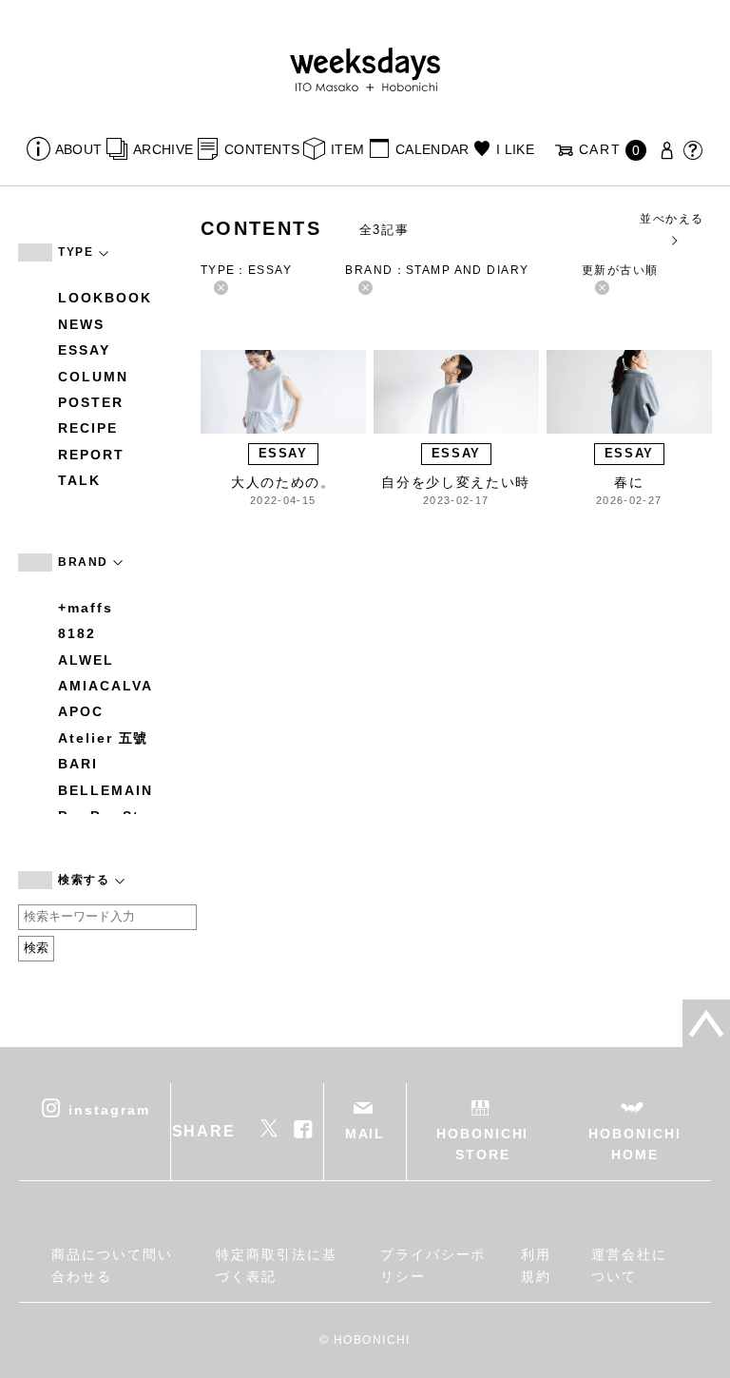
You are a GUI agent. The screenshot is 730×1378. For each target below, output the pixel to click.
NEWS (81, 324)
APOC (81, 711)
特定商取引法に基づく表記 (276, 1265)
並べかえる (671, 218)
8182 (77, 633)
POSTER (91, 402)
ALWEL (86, 660)
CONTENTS (261, 149)
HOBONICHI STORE (482, 1144)
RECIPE (88, 428)
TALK (79, 480)
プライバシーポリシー (433, 1265)
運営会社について (629, 1265)
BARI (78, 763)
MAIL (365, 1133)
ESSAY (84, 350)
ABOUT (78, 149)
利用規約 (536, 1265)
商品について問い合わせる (111, 1265)
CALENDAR (432, 149)
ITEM (347, 149)
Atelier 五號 (103, 738)
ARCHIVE (163, 149)
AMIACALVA (105, 685)
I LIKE (515, 149)
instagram (108, 1108)
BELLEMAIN (105, 790)
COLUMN (93, 376)
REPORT (91, 454)
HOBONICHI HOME (634, 1144)
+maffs (85, 607)
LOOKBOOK (104, 297)
